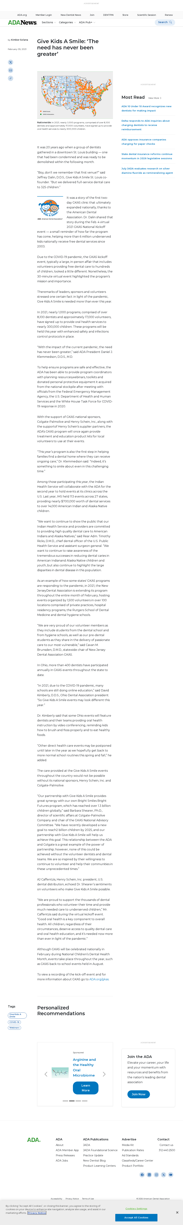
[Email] (10, 70)
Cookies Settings (136, 1208)
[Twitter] (10, 62)
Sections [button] (47, 22)
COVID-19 (14, 1022)
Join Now (138, 1094)
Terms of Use (88, 1199)
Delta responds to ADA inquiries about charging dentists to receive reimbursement (146, 125)
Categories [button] (66, 22)
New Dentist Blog (94, 1160)
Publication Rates (133, 1150)
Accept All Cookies (136, 1217)
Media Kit (128, 1145)
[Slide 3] (78, 1101)
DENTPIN (108, 15)
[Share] (10, 78)
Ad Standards (130, 1155)
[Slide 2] (72, 1101)
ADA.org (22, 15)
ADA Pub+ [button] (85, 22)
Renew (169, 15)
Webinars (14, 1027)
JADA (86, 1145)
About (59, 1145)
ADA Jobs (62, 1160)
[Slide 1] (65, 1101)
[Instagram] (142, 1174)
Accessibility (56, 1199)
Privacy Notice (72, 1199)
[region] (91, 1213)
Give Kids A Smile (15, 1015)
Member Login (44, 15)
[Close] (177, 1212)
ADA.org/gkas (99, 979)
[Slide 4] (84, 1101)
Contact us (165, 1145)
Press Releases (65, 1155)
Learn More (85, 1088)
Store (125, 15)
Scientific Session (146, 15)
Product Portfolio (133, 1165)
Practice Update (93, 1155)
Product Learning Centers (99, 1165)
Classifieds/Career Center (137, 1160)
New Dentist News (71, 15)
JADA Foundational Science (100, 1150)
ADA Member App (67, 1150)
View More (154, 98)
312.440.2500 (166, 1150)
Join (92, 15)
